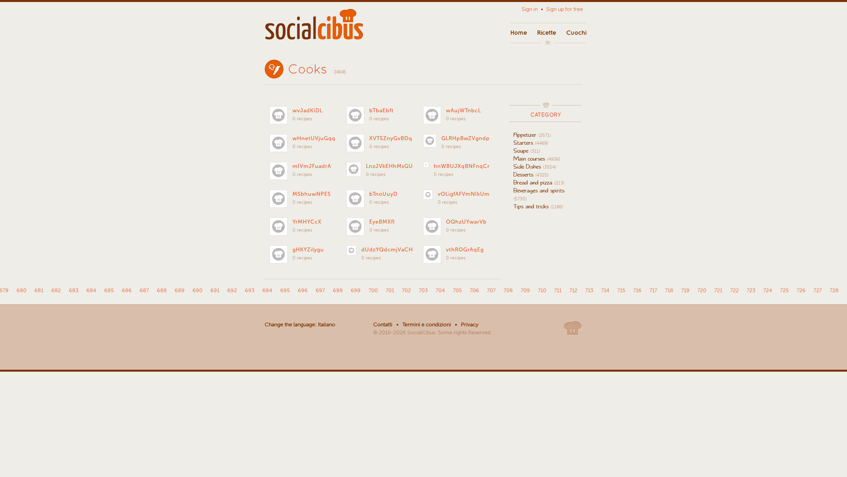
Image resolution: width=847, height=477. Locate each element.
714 (605, 290)
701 (390, 290)
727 (818, 290)
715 (621, 290)
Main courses (536, 158)
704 (440, 290)
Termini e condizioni (426, 324)
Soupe (526, 150)
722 (734, 290)
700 (373, 290)
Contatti (382, 324)
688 (162, 290)
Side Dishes (534, 166)
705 (457, 290)
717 (653, 290)
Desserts (531, 174)
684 (91, 290)
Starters (530, 142)
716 (637, 290)
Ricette (546, 31)
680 (21, 290)
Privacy (469, 324)
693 (249, 290)
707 (491, 290)
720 (701, 290)
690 (197, 290)
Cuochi (576, 31)
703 (423, 290)
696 (303, 290)
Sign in (530, 9)
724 (767, 290)
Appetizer (532, 135)
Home (518, 31)
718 (669, 290)
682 (56, 290)
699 (356, 290)
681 (38, 290)
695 (285, 290)
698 (338, 290)
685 (109, 290)
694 (267, 290)
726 (801, 290)
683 (73, 290)
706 (474, 290)
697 (320, 290)
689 (180, 290)
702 (406, 290)
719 (685, 290)
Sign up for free (564, 9)
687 (144, 290)
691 (214, 290)
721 (718, 290)
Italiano (326, 324)
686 (127, 290)
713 (589, 290)
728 (834, 290)
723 (751, 290)
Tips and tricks (538, 206)
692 (232, 290)
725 (784, 290)
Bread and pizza (538, 182)
